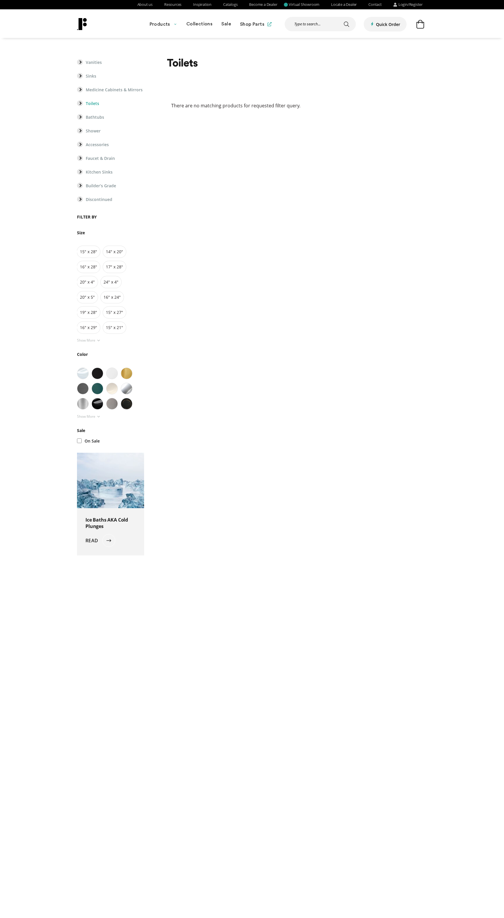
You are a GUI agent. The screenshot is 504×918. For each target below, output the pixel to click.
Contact (375, 4)
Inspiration (202, 4)
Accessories (97, 144)
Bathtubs (95, 117)
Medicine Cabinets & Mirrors (114, 89)
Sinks (91, 76)
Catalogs (230, 4)
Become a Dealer (263, 4)
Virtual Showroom (304, 4)
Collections (199, 24)
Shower (93, 131)
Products (160, 24)
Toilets (92, 103)
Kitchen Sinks (99, 172)
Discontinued (99, 199)
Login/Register (410, 4)
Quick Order (388, 24)
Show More (86, 340)
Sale (226, 24)
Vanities (94, 62)
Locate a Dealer (344, 4)
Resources (172, 4)
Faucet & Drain (100, 158)
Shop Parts (252, 24)
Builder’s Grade (101, 185)
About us (145, 4)
